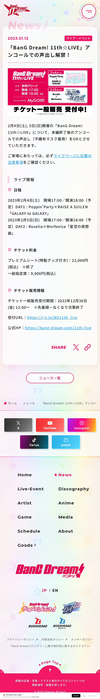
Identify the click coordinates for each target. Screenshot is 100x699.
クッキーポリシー (82, 639)
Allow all (76, 696)
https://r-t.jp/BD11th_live (52, 317)
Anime (66, 503)
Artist (25, 503)
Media (65, 517)
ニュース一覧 (50, 377)
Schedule (29, 531)
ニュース (29, 403)
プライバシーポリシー (21, 639)
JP (44, 590)
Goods (25, 545)
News (65, 475)
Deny (84, 696)
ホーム (12, 403)
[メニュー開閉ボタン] (89, 11)
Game (25, 517)
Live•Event (31, 489)
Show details (92, 695)
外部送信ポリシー (53, 639)
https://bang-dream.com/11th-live (58, 327)
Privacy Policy (35, 697)
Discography (73, 489)
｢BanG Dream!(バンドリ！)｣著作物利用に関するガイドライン (50, 646)
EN (55, 590)
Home (25, 475)
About (65, 531)
